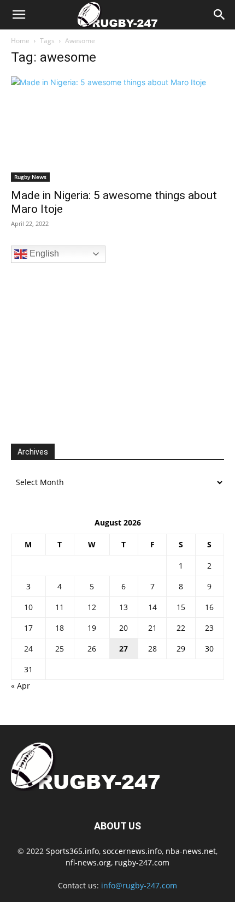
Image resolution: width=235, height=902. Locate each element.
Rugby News (30, 177)
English (43, 253)
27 (123, 648)
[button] (18, 14)
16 (209, 607)
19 (91, 628)
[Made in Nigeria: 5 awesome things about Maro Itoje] (117, 129)
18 (59, 628)
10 (28, 607)
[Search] (219, 14)
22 (181, 628)
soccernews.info (132, 851)
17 (28, 628)
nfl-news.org (88, 862)
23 (209, 628)
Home (20, 40)
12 (91, 607)
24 (28, 648)
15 (181, 607)
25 (59, 648)
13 (123, 607)
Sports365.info (72, 851)
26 (91, 648)
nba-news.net (191, 851)
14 (152, 607)
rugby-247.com (142, 862)
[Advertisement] (93, 352)
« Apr (20, 685)
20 (123, 628)
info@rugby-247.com (139, 885)
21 (152, 628)
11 (59, 607)
